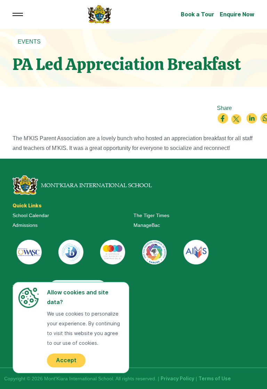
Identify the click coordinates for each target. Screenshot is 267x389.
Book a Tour (197, 14)
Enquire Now (237, 14)
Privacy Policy (177, 378)
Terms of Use (215, 378)
